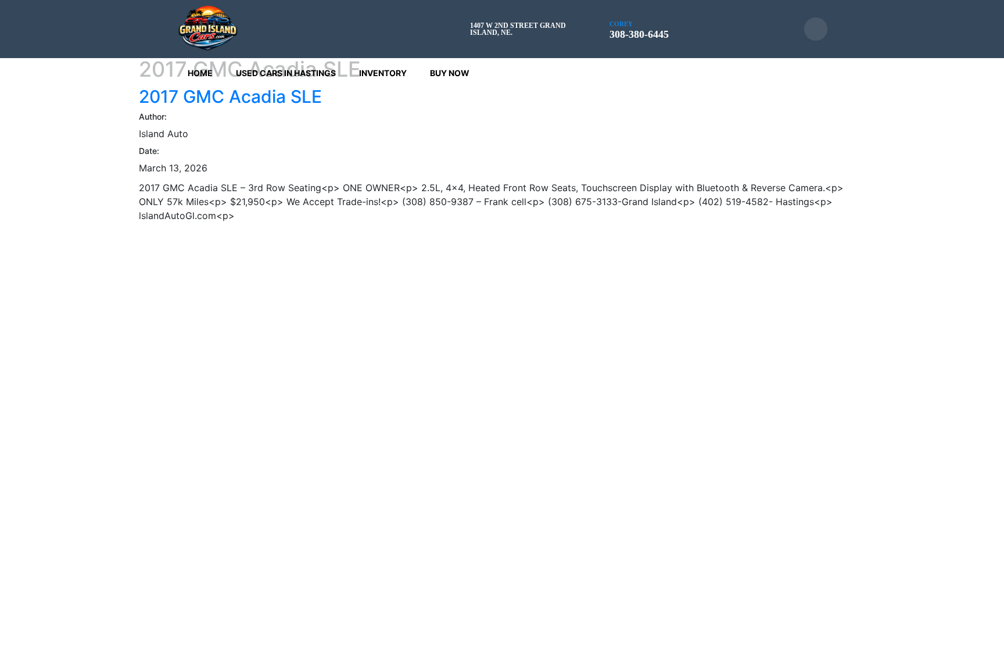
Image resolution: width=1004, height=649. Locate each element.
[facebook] (815, 29)
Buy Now (449, 73)
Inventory (383, 73)
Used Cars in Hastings (286, 73)
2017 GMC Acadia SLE (230, 96)
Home (200, 73)
